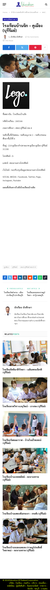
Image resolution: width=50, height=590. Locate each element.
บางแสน (44, 588)
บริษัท (11, 583)
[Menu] (4, 4)
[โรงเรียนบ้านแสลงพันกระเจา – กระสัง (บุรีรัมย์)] (25, 497)
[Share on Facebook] (9, 47)
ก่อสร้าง (27, 583)
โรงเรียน (19, 583)
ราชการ (43, 585)
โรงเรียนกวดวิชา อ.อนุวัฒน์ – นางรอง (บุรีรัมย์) (24, 406)
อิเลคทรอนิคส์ (32, 585)
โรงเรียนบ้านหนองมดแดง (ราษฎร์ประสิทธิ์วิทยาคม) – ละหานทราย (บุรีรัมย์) (22, 549)
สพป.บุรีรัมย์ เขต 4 (10, 19)
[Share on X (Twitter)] (22, 47)
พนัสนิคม (10, 585)
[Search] (46, 4)
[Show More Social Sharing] (44, 47)
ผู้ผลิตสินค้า (20, 585)
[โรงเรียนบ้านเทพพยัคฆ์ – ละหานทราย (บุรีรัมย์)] (25, 460)
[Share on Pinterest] (35, 47)
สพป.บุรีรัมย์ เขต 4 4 (28, 267)
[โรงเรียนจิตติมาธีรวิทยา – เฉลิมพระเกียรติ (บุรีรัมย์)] (25, 353)
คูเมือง (6, 267)
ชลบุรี (37, 588)
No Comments (33, 37)
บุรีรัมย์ (14, 267)
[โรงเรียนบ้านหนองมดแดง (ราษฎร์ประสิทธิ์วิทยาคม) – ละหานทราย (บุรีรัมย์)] (25, 531)
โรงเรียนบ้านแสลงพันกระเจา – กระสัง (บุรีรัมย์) (24, 513)
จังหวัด (30, 588)
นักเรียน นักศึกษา (17, 37)
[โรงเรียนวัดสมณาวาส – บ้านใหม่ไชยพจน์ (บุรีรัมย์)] (25, 423)
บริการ (34, 583)
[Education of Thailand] (25, 4)
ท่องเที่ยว (42, 583)
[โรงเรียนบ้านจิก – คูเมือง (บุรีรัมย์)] (25, 66)
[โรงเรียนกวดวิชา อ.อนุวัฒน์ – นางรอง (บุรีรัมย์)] (25, 390)
